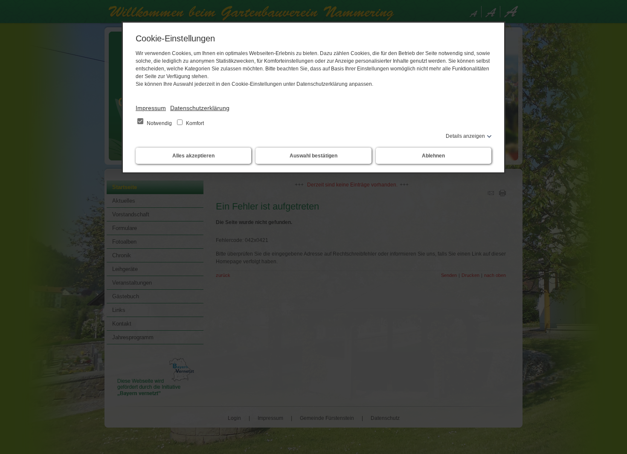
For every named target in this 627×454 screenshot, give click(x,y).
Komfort (194, 123)
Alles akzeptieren (193, 156)
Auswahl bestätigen (313, 156)
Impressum (151, 108)
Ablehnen (433, 156)
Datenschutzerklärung (199, 108)
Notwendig (159, 123)
